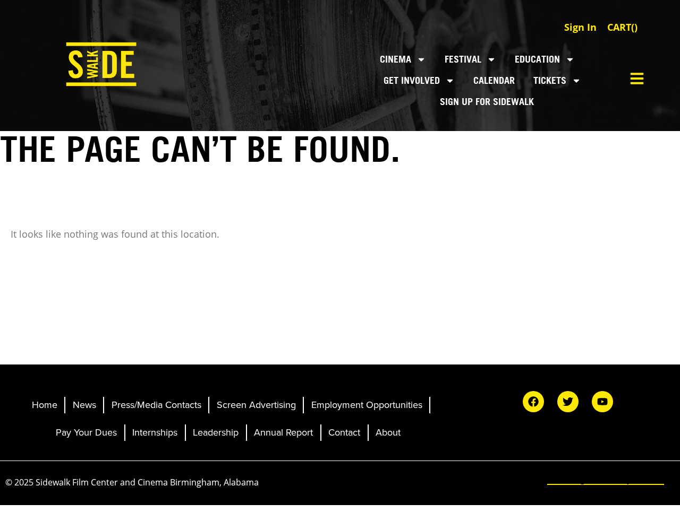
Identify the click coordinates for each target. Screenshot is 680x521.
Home (44, 405)
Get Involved (412, 80)
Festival (463, 59)
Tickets (549, 80)
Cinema (395, 59)
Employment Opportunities (366, 405)
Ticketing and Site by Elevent (605, 479)
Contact (344, 432)
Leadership (216, 432)
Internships (154, 432)
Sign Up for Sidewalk (487, 101)
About (388, 432)
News (84, 405)
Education (537, 59)
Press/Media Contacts (156, 405)
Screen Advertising (256, 405)
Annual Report (283, 432)
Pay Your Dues (86, 432)
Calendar (494, 80)
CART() (622, 27)
